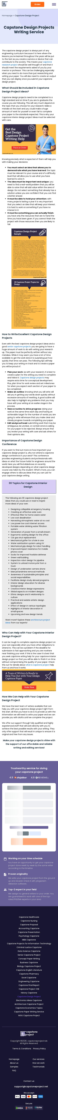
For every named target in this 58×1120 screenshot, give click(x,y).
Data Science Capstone (29, 951)
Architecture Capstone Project (29, 1004)
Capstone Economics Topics (29, 1008)
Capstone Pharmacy (29, 973)
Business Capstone (29, 962)
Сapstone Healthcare (29, 917)
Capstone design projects (32, 377)
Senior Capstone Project (29, 955)
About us (14, 1063)
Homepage (7, 15)
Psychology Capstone (29, 936)
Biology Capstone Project (29, 966)
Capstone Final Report (29, 985)
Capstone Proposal (29, 924)
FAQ (14, 1070)
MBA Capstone (29, 939)
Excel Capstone (29, 977)
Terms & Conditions (21, 1048)
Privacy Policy (39, 1048)
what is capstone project (37, 665)
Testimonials (39, 1066)
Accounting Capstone (29, 928)
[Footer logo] (29, 1034)
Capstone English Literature (29, 970)
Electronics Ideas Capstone (29, 1000)
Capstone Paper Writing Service (29, 1011)
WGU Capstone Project (29, 1015)
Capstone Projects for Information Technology (29, 943)
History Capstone (29, 992)
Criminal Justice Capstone (29, 947)
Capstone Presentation (29, 932)
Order (37, 4)
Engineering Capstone (29, 981)
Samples (14, 1066)
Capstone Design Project (29, 996)
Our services (38, 1059)
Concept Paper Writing (29, 958)
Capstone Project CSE (29, 989)
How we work (39, 1063)
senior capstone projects (19, 346)
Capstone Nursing (29, 920)
